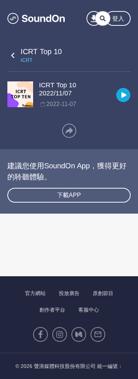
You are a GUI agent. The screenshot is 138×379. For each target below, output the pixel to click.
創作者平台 (52, 310)
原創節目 (103, 293)
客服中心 (88, 310)
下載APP (69, 195)
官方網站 (35, 293)
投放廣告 (69, 293)
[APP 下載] (93, 18)
